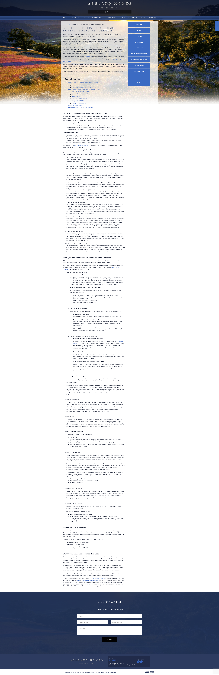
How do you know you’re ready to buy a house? (85, 87)
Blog (143, 17)
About (73, 17)
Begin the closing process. (79, 103)
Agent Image (113, 672)
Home (65, 17)
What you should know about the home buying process (84, 89)
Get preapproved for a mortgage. (81, 93)
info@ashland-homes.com (114, 12)
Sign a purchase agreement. (80, 98)
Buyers (123, 17)
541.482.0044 (101, 12)
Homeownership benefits (79, 84)
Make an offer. (76, 96)
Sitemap (92, 672)
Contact (152, 17)
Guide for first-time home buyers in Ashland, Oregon (83, 82)
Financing (112, 17)
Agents (83, 17)
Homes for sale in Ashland (75, 105)
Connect (217, 26)
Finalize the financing (78, 100)
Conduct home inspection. (79, 102)
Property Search (97, 17)
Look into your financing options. (81, 91)
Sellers (134, 17)
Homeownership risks (78, 86)
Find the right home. (77, 94)
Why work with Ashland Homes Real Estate (80, 107)
